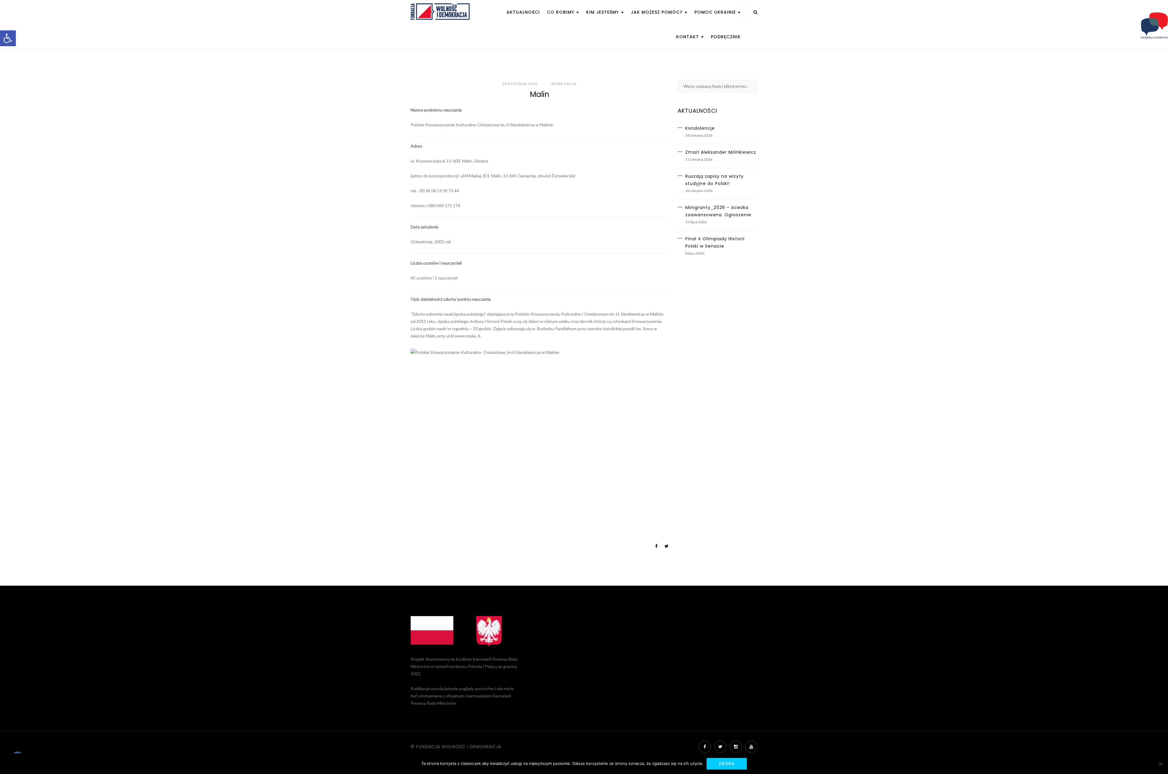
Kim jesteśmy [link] (603, 12)
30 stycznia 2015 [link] (520, 83)
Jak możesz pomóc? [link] (657, 12)
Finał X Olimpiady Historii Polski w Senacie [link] (715, 242)
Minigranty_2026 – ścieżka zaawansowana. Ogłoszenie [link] (718, 211)
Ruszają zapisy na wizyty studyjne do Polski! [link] (714, 180)
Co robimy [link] (561, 12)
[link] (8, 38)
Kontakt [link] (688, 37)
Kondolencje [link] (700, 128)
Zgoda (727, 763)
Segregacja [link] (564, 83)
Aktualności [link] (523, 12)
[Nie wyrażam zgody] (1160, 764)
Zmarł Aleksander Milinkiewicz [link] (720, 152)
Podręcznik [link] (726, 37)
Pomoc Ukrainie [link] (715, 12)
